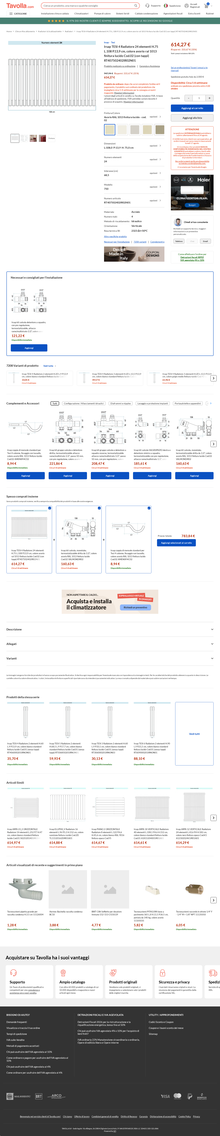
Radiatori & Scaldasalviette (49, 31)
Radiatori (69, 31)
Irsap (106, 42)
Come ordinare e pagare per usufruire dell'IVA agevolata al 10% (37, 1059)
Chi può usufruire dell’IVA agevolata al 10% (29, 1051)
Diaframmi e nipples (120, 403)
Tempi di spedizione (16, 1033)
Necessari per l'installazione (117, 242)
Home (9, 31)
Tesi (113, 42)
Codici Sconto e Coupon (161, 1021)
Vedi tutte (48, 365)
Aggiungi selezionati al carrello (176, 542)
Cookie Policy (184, 1116)
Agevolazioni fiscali (173, 13)
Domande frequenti (16, 1021)
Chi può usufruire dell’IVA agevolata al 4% (28, 1066)
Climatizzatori (81, 13)
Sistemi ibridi (122, 13)
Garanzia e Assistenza (149, 66)
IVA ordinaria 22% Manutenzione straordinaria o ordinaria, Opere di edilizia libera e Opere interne (109, 1041)
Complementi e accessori (161, 242)
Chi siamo (67, 1116)
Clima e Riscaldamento (25, 31)
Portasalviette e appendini (188, 403)
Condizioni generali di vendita (105, 1116)
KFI (115, 1131)
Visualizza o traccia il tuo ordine (23, 1027)
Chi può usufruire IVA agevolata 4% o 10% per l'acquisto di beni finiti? (108, 1032)
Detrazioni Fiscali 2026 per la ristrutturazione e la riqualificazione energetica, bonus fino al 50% (104, 1023)
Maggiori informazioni (124, 93)
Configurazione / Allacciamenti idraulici (84, 403)
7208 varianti (140, 242)
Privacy (196, 1116)
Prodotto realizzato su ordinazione (119, 66)
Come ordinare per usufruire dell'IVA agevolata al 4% (34, 1072)
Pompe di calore (102, 13)
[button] (213, 378)
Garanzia (143, 1116)
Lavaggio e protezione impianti (153, 403)
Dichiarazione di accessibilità (163, 1116)
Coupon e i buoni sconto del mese (166, 1027)
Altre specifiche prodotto (115, 236)
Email (205, 241)
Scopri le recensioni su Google (120, 20)
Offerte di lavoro (81, 1116)
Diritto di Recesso (129, 1116)
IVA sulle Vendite (15, 1039)
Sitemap (153, 1033)
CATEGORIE (20, 13)
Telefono (179, 241)
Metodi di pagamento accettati (22, 1045)
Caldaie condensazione (146, 13)
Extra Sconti (194, 13)
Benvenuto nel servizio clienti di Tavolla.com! (40, 1116)
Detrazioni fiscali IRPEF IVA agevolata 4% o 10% (192, 258)
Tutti (55, 403)
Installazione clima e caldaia (55, 13)
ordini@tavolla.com (197, 163)
